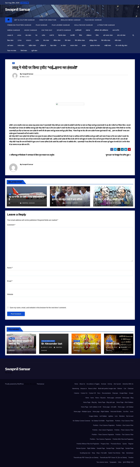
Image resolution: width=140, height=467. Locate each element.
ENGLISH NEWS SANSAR (70, 20)
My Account (129, 416)
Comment (11, 225)
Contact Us (84, 393)
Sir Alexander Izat (51, 343)
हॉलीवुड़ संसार (93, 40)
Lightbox (110, 416)
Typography (113, 462)
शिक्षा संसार (10, 40)
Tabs (123, 453)
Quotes (125, 444)
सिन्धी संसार (24, 51)
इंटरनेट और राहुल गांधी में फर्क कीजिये (67, 199)
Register (130, 444)
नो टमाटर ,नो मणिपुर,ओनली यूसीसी (109, 199)
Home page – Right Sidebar (101, 411)
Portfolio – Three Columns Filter (123, 430)
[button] (133, 35)
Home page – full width (109, 407)
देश (36, 35)
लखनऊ (88, 30)
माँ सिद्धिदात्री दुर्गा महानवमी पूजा (86, 343)
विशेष (97, 35)
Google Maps (123, 393)
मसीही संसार (107, 45)
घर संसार (63, 45)
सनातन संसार (74, 45)
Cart (125, 388)
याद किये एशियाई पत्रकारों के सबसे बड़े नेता (20, 342)
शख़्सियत (89, 35)
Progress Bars (105, 444)
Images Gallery (93, 416)
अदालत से (10, 35)
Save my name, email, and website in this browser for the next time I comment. (38, 308)
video (28, 40)
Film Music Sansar (93, 20)
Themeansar (40, 384)
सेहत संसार (53, 45)
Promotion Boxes (116, 444)
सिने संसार (68, 40)
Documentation (106, 393)
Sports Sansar (64, 30)
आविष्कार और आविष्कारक (101, 30)
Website (10, 294)
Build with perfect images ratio (107, 388)
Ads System (117, 384)
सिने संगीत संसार (105, 40)
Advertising (75, 388)
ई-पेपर (20, 40)
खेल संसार (28, 35)
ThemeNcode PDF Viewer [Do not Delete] (86, 457)
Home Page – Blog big (90, 402)
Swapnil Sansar (17, 9)
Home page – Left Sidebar (125, 407)
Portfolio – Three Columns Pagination (103, 434)
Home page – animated (114, 397)
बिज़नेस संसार (62, 35)
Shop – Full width (101, 453)
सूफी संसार (34, 51)
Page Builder (110, 420)
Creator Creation (47, 20)
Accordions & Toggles (93, 384)
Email (9, 281)
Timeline (130, 457)
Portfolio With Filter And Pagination (123, 439)
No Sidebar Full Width (98, 420)
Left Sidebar (103, 416)
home (92, 397)
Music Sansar (30, 30)
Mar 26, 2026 (112, 347)
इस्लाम (84, 45)
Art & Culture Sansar (24, 20)
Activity (110, 384)
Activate (103, 384)
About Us (82, 384)
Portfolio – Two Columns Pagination (100, 439)
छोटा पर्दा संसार (121, 35)
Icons (131, 411)
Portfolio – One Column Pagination (102, 430)
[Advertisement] (70, 93)
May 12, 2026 (14, 347)
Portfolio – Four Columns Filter (124, 420)
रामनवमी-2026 (112, 343)
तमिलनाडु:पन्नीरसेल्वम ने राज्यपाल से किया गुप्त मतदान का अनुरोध (32, 155)
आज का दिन (116, 30)
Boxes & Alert (92, 388)
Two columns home (102, 462)
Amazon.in (83, 388)
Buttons (120, 388)
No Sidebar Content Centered (81, 420)
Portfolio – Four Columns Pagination (104, 425)
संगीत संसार (118, 40)
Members (122, 416)
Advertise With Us (128, 384)
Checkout (130, 388)
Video (119, 462)
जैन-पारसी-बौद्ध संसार (121, 45)
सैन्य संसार (46, 40)
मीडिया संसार (57, 40)
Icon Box (126, 411)
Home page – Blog (127, 397)
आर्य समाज (10, 45)
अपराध (19, 35)
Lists (116, 416)
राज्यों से (52, 35)
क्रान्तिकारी (78, 30)
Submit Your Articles (114, 453)
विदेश (80, 35)
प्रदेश (43, 35)
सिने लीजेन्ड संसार (80, 40)
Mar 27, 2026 (80, 347)
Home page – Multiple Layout (82, 411)
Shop (93, 453)
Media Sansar (13, 30)
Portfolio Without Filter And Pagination (88, 444)
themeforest (129, 453)
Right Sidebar (91, 448)
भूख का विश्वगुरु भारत (128, 462)
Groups (131, 393)
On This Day (46, 30)
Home (76, 384)
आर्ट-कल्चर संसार (108, 35)
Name (10, 268)
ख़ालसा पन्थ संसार (95, 45)
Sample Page (101, 448)
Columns (76, 393)
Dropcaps (115, 393)
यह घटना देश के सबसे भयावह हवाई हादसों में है (26, 198)
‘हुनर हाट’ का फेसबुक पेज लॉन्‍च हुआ (118, 155)
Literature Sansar (106, 25)
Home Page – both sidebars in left (91, 407)
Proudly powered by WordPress (14, 384)
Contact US (92, 393)
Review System (81, 448)
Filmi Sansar (41, 25)
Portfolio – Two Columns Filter (124, 434)
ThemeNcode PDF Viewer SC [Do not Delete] (113, 457)
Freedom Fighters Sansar (19, 25)
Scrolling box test (85, 453)
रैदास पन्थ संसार (11, 51)
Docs (98, 393)
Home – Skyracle (100, 397)
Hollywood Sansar (83, 25)
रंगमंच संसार (21, 45)
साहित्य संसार (32, 45)
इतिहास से (43, 45)
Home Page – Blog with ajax (106, 402)
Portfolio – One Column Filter (124, 425)
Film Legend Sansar (61, 25)
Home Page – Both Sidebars (124, 402)
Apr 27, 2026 (47, 347)
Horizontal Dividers (116, 411)
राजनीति (72, 35)
